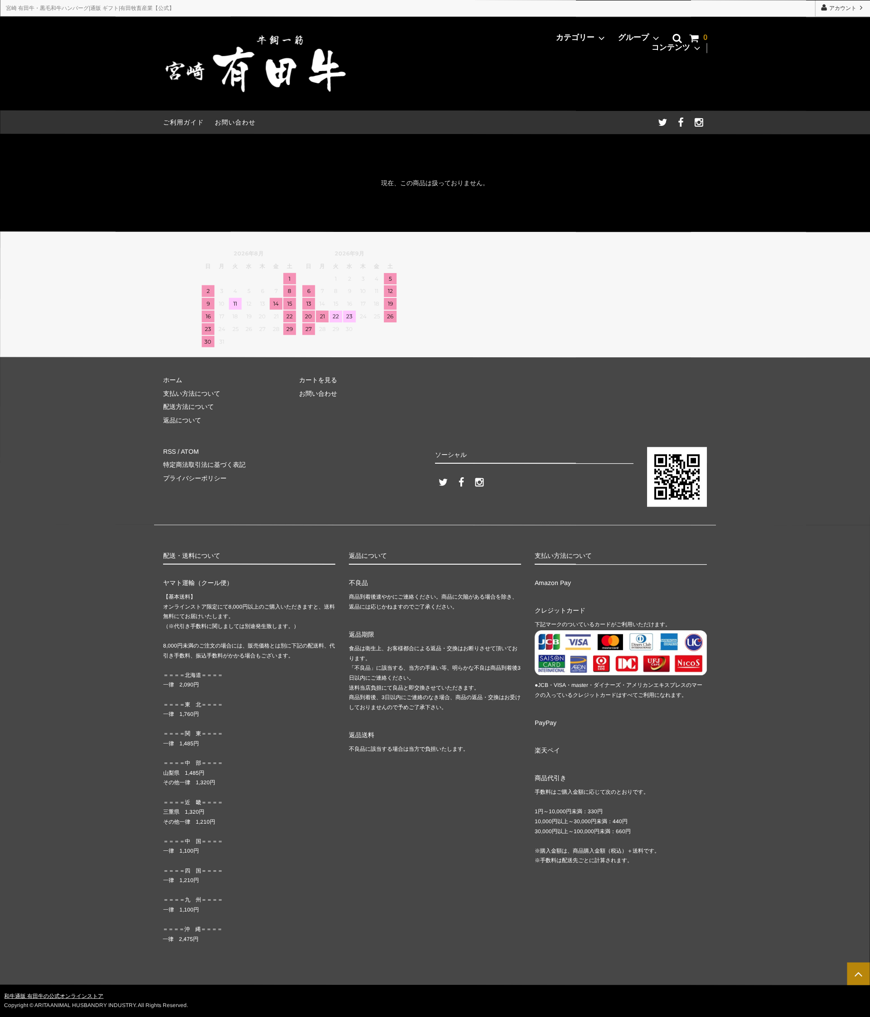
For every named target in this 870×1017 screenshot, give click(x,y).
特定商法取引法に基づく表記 (204, 464)
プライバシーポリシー (195, 477)
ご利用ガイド (183, 122)
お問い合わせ (235, 122)
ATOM (190, 451)
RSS (169, 451)
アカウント (843, 8)
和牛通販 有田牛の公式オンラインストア (53, 996)
